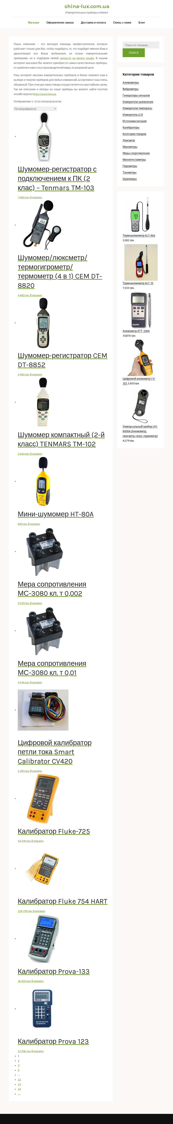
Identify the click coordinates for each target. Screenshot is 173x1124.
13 (19, 1084)
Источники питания (135, 121)
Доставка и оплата (93, 22)
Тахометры (130, 172)
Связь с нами (122, 22)
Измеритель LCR (133, 114)
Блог (142, 22)
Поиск (134, 52)
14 (19, 1089)
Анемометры (131, 82)
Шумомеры (130, 178)
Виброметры (131, 88)
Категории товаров (134, 133)
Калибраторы (131, 127)
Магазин (33, 22)
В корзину (36, 197)
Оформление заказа (60, 22)
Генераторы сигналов (136, 95)
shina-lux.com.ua (86, 6)
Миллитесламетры (134, 159)
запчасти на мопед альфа (77, 58)
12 (19, 1079)
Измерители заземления (138, 101)
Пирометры (130, 165)
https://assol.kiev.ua (44, 93)
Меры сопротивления (136, 153)
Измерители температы (137, 108)
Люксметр (129, 140)
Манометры (130, 146)
